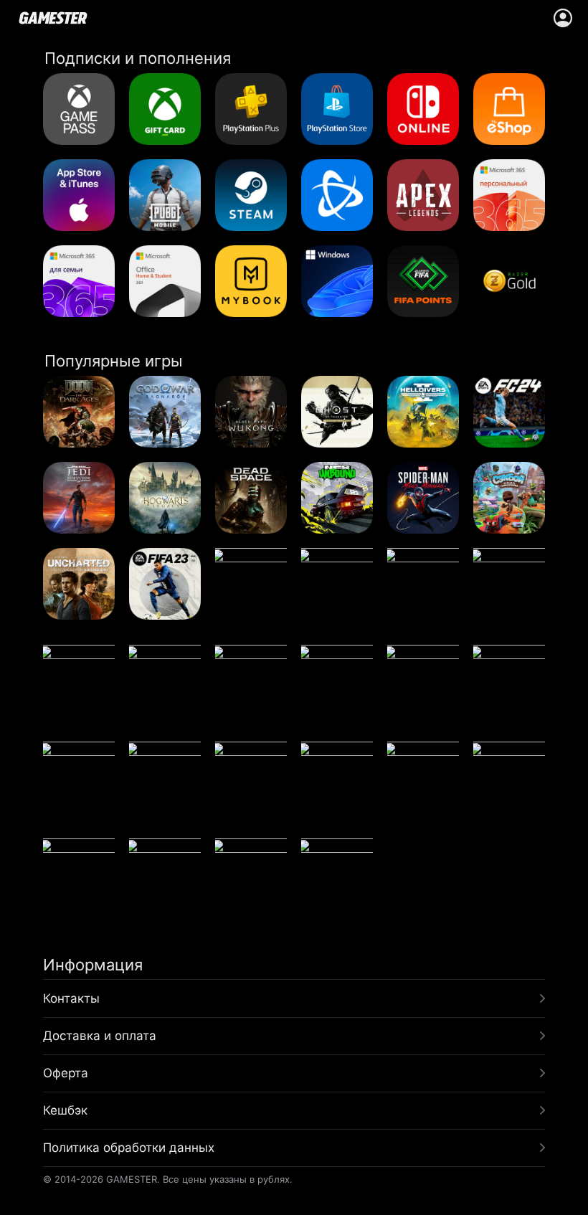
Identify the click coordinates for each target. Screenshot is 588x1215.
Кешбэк (65, 1110)
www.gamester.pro (53, 18)
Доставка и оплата (99, 1036)
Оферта (65, 1073)
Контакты (71, 998)
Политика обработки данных (128, 1147)
